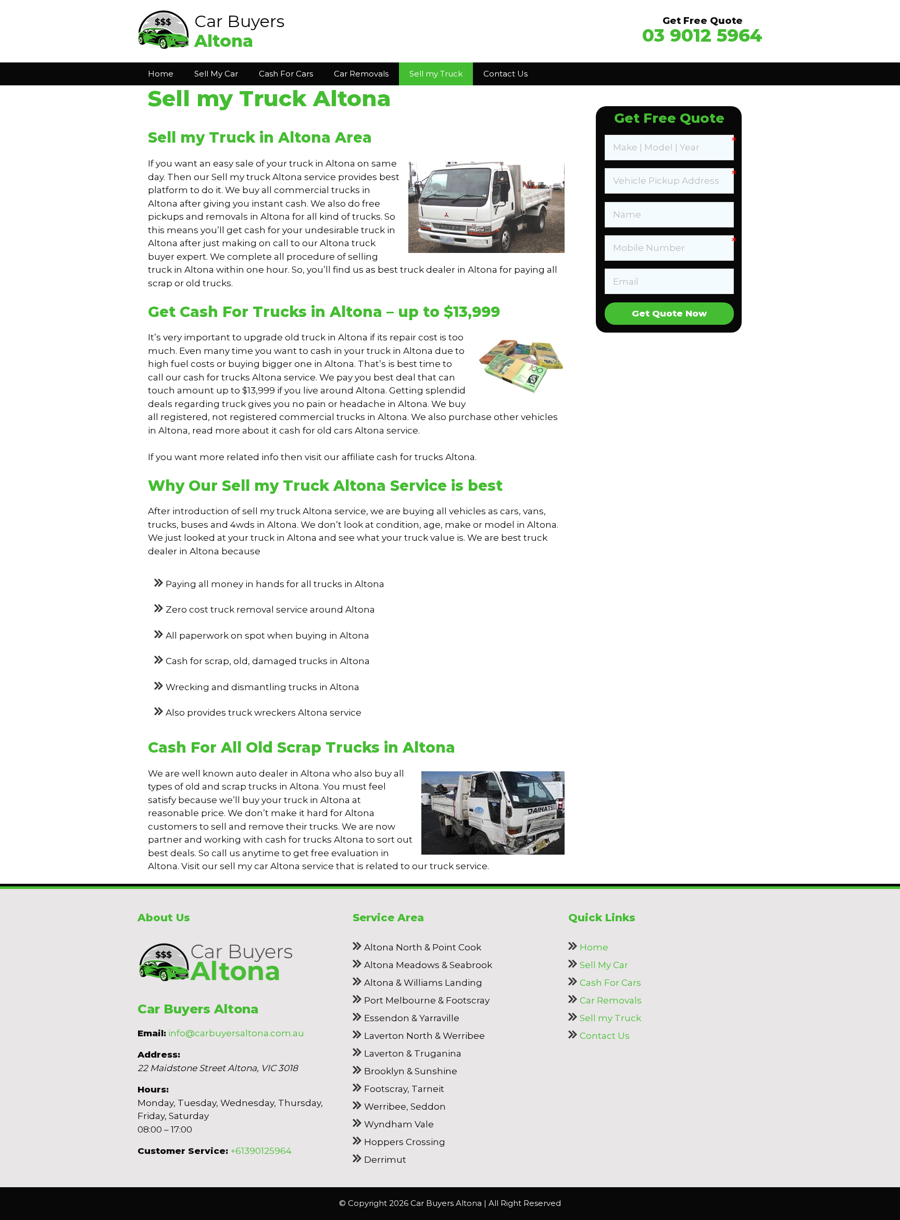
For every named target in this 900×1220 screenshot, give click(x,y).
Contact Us (505, 74)
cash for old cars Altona (331, 430)
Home (160, 74)
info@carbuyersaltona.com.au (236, 1033)
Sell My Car (216, 74)
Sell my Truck (436, 74)
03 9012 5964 (702, 35)
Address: (159, 1054)
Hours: (153, 1089)
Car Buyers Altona (198, 1008)
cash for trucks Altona (426, 457)
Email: (152, 1033)
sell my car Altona (260, 866)
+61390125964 (261, 1151)
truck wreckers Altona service (294, 712)
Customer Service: (183, 1151)
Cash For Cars (286, 74)
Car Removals (361, 74)
